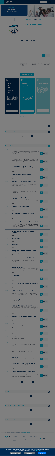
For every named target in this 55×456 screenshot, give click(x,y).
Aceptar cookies (42, 453)
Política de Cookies (38, 450)
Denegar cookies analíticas (15, 453)
